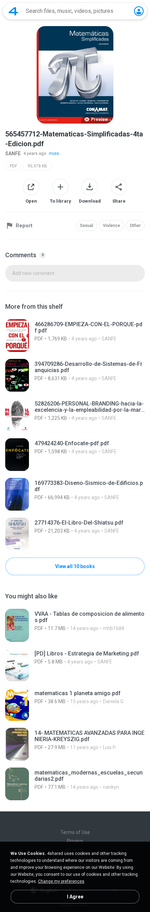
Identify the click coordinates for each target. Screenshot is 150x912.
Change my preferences (61, 881)
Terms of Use (75, 832)
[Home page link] (13, 11)
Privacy (75, 841)
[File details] (75, 335)
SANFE (13, 153)
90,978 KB (37, 166)
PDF (13, 166)
